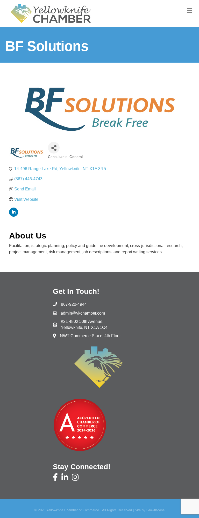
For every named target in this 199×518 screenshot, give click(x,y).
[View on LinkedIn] (13, 215)
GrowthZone (155, 510)
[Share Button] (54, 148)
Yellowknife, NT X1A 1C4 (84, 324)
